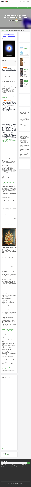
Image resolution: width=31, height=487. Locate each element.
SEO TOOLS (28, 8)
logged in (6, 454)
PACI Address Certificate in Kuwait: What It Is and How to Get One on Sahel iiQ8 (24, 112)
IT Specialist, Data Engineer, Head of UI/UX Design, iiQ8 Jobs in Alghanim (4, 471)
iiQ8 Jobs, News (11, 20)
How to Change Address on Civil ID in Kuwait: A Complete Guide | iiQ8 (24, 119)
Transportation (26, 82)
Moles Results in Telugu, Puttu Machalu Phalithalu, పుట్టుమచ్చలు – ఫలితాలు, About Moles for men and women (9, 140)
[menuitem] (20, 1)
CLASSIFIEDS (15, 483)
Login (20, 1)
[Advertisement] (15, 4)
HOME (9, 483)
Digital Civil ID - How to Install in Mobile (7, 448)
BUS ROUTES (18, 8)
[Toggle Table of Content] (15, 61)
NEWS (11, 483)
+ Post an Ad (27, 1)
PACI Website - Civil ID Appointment (7, 378)
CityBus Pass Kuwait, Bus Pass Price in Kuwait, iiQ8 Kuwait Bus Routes (24, 123)
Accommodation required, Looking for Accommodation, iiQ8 (5, 475)
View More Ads (25, 90)
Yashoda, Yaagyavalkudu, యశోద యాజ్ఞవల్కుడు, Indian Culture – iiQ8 (9, 62)
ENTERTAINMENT (20, 483)
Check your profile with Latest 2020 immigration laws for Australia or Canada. (5, 466)
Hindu (8, 24)
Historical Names (12, 24)
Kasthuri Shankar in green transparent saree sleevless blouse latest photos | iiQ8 (24, 115)
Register (24, 1)
